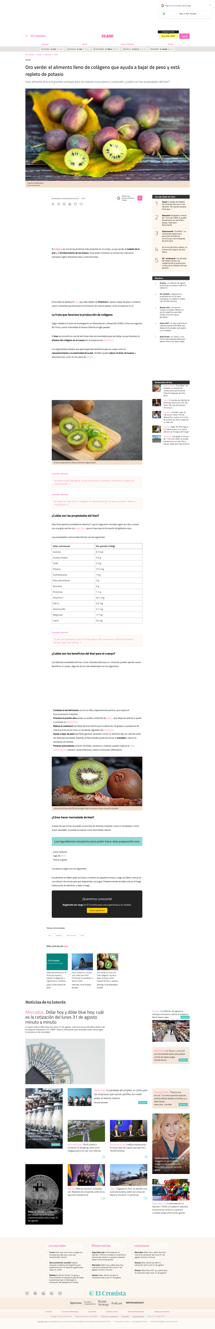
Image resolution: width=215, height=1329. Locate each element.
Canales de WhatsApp (70, 1311)
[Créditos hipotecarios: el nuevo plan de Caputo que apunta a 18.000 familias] (128, 1131)
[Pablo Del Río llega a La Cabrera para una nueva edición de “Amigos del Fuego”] (156, 429)
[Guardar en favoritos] (139, 198)
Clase (39, 54)
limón (63, 855)
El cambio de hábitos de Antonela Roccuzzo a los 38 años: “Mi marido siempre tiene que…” (174, 205)
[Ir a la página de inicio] (38, 36)
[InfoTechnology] (135, 1303)
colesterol (108, 730)
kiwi (56, 54)
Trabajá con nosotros (162, 1311)
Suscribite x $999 (168, 36)
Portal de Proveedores (136, 1311)
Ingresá (184, 36)
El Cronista (29, 54)
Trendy (170, 44)
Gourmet (45, 44)
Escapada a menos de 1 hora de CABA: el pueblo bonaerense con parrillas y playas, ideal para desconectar (174, 220)
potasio (109, 718)
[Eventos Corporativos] (90, 1303)
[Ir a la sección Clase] (107, 36)
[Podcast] (117, 1303)
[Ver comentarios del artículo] (81, 204)
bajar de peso (71, 935)
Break (84, 44)
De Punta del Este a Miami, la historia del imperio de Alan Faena (174, 249)
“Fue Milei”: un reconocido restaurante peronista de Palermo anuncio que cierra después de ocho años (174, 236)
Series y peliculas (127, 44)
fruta (82, 935)
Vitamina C (108, 340)
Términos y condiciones (109, 1316)
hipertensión (72, 722)
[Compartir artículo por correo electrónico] (75, 204)
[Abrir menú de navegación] (26, 36)
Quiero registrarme (97, 910)
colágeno (59, 935)
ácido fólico (80, 528)
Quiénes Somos (112, 1311)
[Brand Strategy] (103, 1303)
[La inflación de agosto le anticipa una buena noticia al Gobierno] (171, 1031)
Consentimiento (138, 1316)
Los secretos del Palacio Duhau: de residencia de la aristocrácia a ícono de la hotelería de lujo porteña (174, 263)
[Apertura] (75, 1303)
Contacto (48, 1311)
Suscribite (92, 1311)
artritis (89, 357)
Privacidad (125, 1316)
